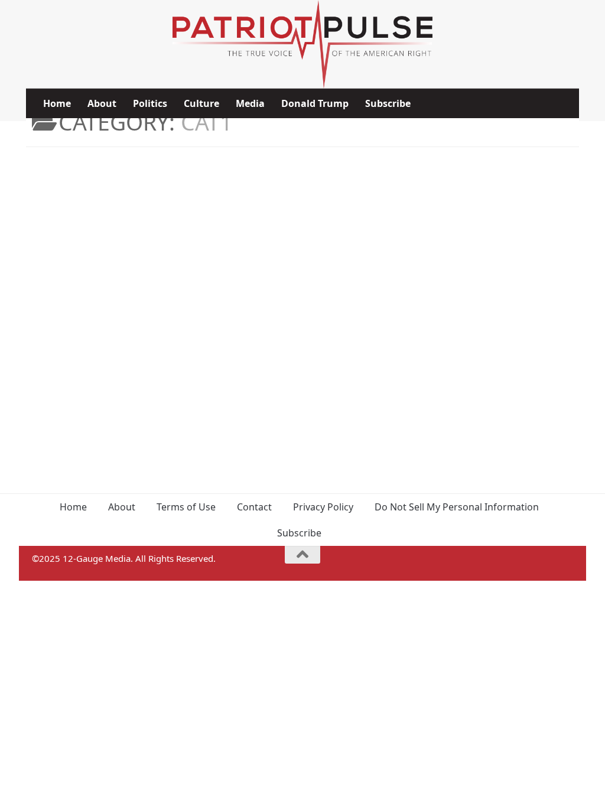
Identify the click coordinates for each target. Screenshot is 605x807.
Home (57, 103)
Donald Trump (315, 103)
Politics (150, 103)
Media (250, 103)
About (101, 103)
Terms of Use (186, 506)
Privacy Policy (323, 506)
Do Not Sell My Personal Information (457, 506)
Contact (254, 506)
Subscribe (388, 103)
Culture (201, 103)
